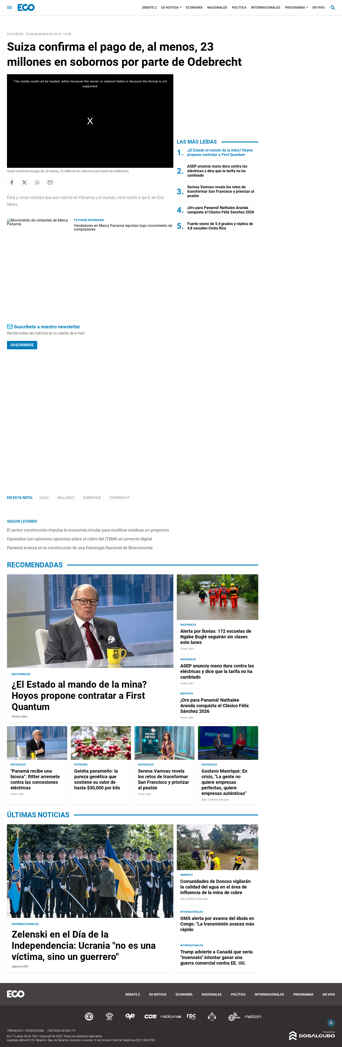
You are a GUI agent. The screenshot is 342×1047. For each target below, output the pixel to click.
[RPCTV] (109, 1020)
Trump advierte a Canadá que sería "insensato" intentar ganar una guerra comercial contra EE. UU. (216, 957)
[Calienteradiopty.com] (212, 1020)
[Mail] (50, 182)
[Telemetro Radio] (232, 1020)
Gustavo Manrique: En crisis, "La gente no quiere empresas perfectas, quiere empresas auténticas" (224, 782)
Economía (194, 7)
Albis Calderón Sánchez (215, 799)
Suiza (44, 498)
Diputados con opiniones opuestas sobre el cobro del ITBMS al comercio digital (79, 538)
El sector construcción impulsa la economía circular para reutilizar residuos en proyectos (88, 530)
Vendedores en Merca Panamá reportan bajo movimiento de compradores (123, 227)
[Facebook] (11, 182)
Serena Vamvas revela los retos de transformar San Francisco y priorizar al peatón (220, 191)
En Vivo (318, 7)
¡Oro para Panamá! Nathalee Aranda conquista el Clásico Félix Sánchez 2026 (220, 209)
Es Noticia (169, 7)
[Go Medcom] (171, 1020)
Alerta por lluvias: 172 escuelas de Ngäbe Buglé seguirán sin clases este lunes (215, 636)
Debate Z (149, 7)
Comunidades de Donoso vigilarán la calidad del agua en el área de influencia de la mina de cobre (215, 887)
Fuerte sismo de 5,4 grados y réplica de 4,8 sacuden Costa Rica (220, 226)
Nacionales (217, 7)
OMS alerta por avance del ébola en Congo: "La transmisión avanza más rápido (217, 924)
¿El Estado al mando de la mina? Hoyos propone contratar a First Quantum (220, 152)
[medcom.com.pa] (253, 1020)
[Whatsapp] (37, 182)
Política (239, 7)
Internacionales (265, 7)
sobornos (92, 498)
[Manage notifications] (331, 1023)
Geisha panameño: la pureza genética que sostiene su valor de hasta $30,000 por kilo (97, 779)
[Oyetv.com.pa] (130, 1020)
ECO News (15, 34)
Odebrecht (120, 498)
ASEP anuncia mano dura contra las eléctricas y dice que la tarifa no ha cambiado (217, 170)
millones (65, 498)
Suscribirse (22, 345)
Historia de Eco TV (61, 1030)
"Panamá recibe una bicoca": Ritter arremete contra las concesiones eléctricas (35, 779)
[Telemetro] (89, 1020)
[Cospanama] (150, 1020)
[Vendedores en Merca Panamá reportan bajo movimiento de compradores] (38, 224)
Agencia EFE (20, 966)
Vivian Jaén (19, 716)
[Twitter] (24, 182)
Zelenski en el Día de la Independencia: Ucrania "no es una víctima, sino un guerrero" (84, 945)
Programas (295, 7)
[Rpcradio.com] (191, 1020)
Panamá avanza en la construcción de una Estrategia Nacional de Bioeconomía (80, 547)
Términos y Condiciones (25, 1030)
